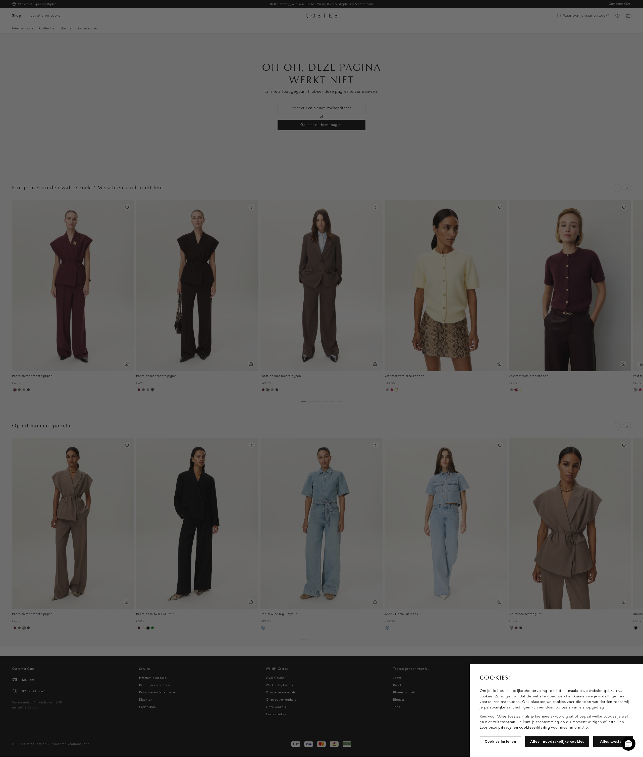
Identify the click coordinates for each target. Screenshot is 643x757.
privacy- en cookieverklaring (524, 727)
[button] (628, 744)
